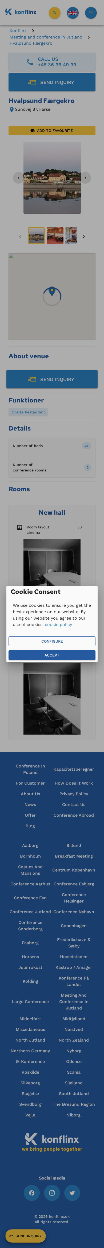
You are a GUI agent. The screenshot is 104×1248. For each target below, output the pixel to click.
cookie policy (58, 624)
